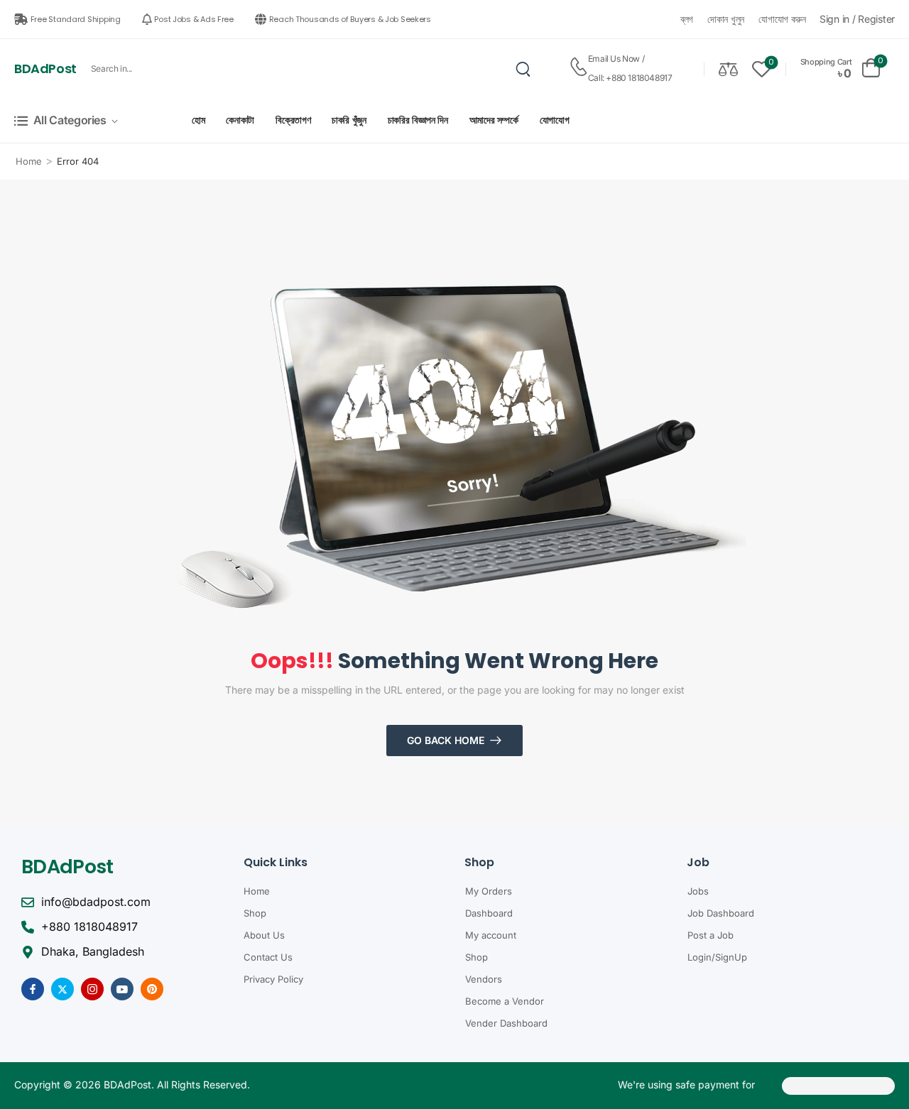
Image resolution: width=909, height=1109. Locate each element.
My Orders (488, 891)
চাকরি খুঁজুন (349, 120)
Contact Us (268, 957)
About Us (264, 935)
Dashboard (489, 913)
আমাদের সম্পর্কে (493, 120)
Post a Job (710, 935)
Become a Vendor (504, 1001)
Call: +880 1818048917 (630, 77)
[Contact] (578, 68)
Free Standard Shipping (76, 19)
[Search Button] (523, 69)
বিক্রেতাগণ (293, 120)
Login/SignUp (717, 957)
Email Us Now (614, 58)
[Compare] (728, 68)
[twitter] (62, 989)
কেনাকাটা (240, 120)
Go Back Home (445, 740)
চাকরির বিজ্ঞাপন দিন (418, 120)
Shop (255, 913)
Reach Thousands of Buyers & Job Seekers (350, 19)
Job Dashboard (720, 913)
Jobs (698, 891)
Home (29, 161)
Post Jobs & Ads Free (194, 19)
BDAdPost (45, 68)
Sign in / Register (857, 19)
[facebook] (32, 989)
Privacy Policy (273, 979)
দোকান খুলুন (725, 19)
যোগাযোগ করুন (782, 19)
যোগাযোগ (555, 120)
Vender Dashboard (506, 1023)
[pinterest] (152, 989)
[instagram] (92, 989)
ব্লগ (686, 19)
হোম (198, 120)
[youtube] (122, 989)
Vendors (483, 979)
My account (490, 935)
